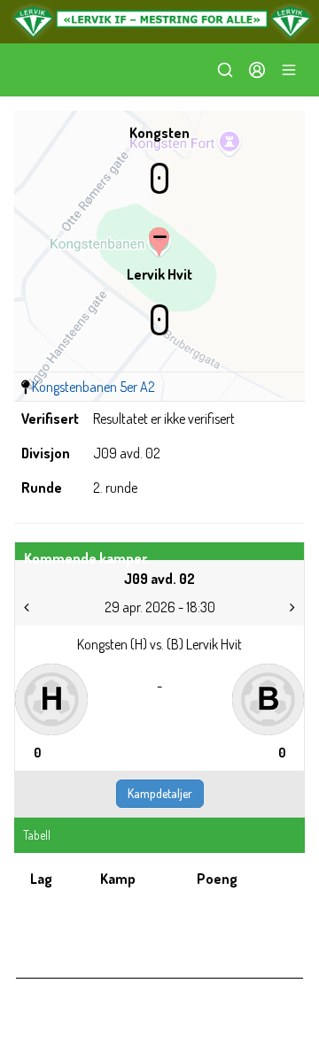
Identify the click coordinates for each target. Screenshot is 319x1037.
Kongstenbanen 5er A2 (93, 387)
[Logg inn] (257, 70)
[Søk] (225, 70)
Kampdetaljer (160, 793)
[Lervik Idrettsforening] (159, 21)
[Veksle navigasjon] (289, 70)
